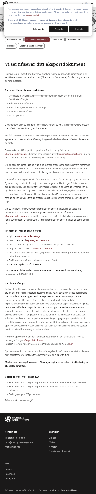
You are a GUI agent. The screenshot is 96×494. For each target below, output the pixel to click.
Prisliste (11, 46)
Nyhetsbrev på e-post (59, 451)
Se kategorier (39, 29)
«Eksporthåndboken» (34, 340)
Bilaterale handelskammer (31, 46)
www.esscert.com (42, 248)
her (71, 344)
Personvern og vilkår (47, 490)
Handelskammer (14, 39)
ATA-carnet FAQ (74, 39)
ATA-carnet (57, 39)
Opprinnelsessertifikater (37, 39)
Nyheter (53, 446)
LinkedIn (9, 469)
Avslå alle (79, 29)
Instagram (10, 478)
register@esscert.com (70, 154)
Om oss (52, 437)
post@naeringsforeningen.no (19, 442)
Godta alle (59, 29)
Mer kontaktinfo (12, 446)
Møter (52, 442)
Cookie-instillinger (69, 490)
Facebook (10, 474)
